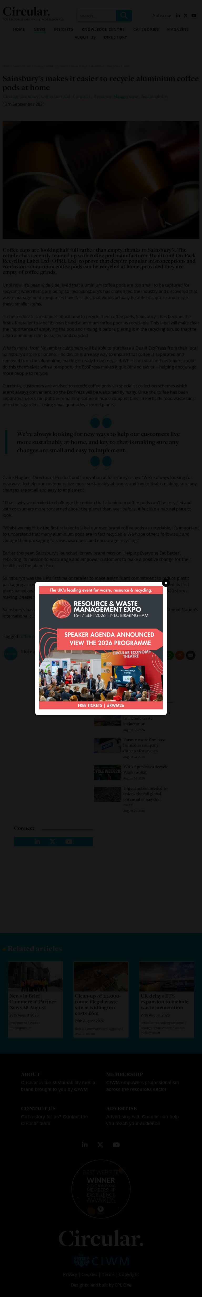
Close (166, 583)
